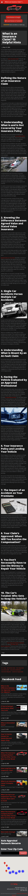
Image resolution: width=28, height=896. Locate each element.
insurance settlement (15, 670)
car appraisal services (10, 397)
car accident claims (20, 136)
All (2, 668)
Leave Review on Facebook (14, 21)
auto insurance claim (13, 59)
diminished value (11, 668)
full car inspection (5, 646)
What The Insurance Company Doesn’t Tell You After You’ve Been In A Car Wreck (8, 756)
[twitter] (15, 884)
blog (4, 668)
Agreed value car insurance (8, 258)
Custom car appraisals (17, 671)
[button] (5, 863)
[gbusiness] (11, 884)
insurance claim (5, 670)
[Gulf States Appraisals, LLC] (14, 7)
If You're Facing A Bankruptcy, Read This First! (7, 708)
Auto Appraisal (20, 668)
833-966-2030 (14, 644)
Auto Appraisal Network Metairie (15, 643)
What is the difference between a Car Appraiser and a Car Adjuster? (8, 689)
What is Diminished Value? (8, 724)
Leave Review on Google (13, 17)
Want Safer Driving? (8, 832)
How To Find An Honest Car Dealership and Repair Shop (6, 737)
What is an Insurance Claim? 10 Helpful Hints (8, 783)
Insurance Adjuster (6, 671)
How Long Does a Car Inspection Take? (8, 769)
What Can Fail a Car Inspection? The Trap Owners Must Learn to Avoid (8, 798)
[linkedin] (16, 884)
